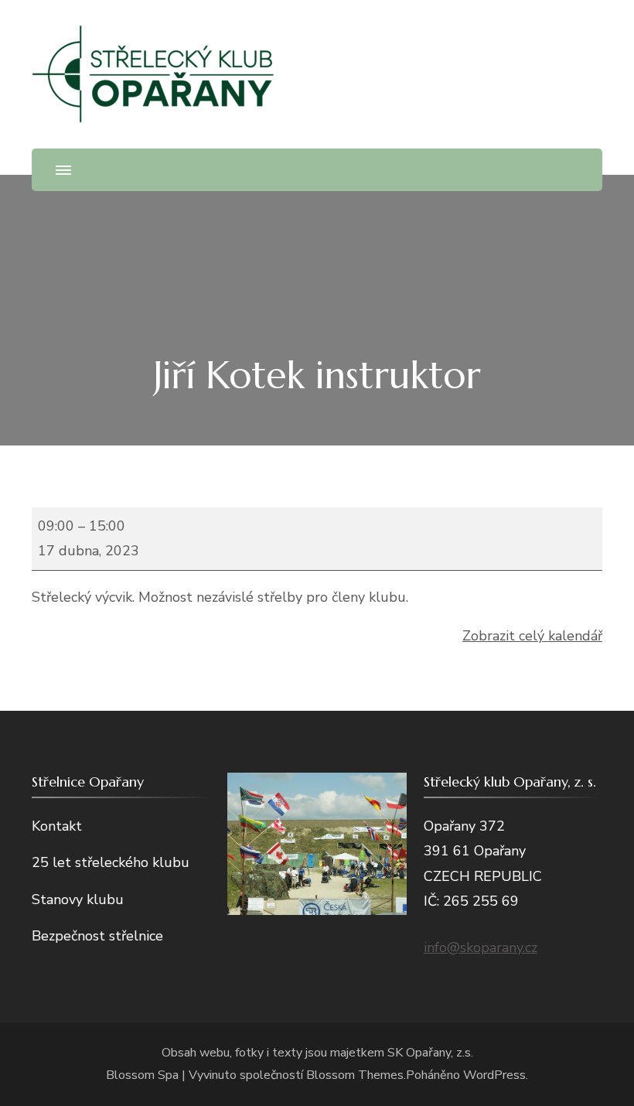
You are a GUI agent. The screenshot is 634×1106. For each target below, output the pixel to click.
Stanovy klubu (78, 899)
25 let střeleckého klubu (110, 862)
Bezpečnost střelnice (97, 936)
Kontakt (57, 826)
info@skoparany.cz (480, 947)
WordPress (494, 1075)
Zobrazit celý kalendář (532, 635)
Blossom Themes (355, 1075)
